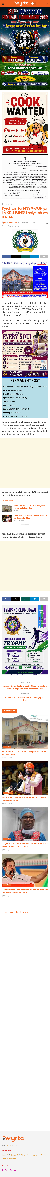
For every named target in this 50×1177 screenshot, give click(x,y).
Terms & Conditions (9, 1158)
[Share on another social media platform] (44, 256)
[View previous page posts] (23, 526)
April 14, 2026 (7, 850)
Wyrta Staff (13, 222)
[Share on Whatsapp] (25, 256)
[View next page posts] (27, 526)
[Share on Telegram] (34, 256)
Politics (9, 204)
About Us (5, 1155)
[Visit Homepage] (21, 3)
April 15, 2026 (19, 511)
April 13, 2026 (7, 896)
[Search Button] (47, 3)
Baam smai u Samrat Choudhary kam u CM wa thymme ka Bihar (31, 517)
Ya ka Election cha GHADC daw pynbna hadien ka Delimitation (29, 507)
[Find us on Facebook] (2, 1170)
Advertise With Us (39, 1155)
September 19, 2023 (28, 222)
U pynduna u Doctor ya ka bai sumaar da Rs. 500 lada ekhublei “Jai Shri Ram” (25, 845)
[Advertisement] (25, 463)
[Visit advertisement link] (25, 48)
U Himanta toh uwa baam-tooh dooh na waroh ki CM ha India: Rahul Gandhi (25, 891)
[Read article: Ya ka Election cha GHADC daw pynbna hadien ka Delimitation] (7, 508)
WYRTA (9, 1146)
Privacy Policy (26, 1155)
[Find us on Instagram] (10, 1170)
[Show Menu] (3, 3)
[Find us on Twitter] (6, 1170)
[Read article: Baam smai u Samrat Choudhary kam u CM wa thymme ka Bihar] (7, 518)
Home (4, 204)
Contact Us (14, 1155)
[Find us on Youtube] (15, 1170)
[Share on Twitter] (15, 256)
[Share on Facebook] (6, 256)
